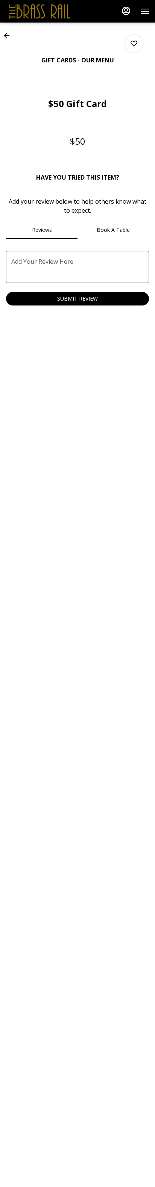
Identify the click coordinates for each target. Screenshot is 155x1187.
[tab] (42, 230)
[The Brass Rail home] (39, 11)
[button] (9, 36)
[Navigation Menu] (145, 11)
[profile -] (126, 10)
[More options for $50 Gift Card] (134, 44)
